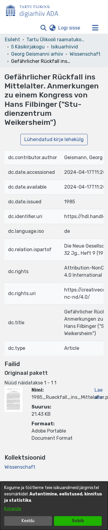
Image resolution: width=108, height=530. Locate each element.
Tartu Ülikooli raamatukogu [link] (56, 39)
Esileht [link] (12, 39)
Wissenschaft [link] (85, 54)
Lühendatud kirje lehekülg (54, 139)
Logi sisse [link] (69, 28)
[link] (19, 467)
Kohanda (12, 508)
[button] (43, 28)
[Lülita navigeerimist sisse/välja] (95, 28)
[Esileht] (34, 9)
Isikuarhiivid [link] (64, 47)
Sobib (78, 520)
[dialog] (54, 506)
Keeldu (28, 520)
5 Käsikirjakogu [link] (28, 47)
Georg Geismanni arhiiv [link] (37, 54)
